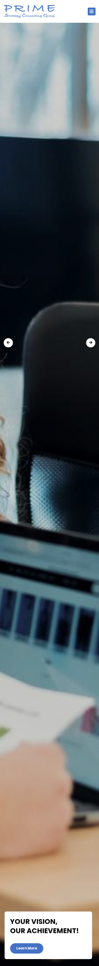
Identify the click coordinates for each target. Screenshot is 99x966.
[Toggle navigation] (92, 11)
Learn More (26, 948)
